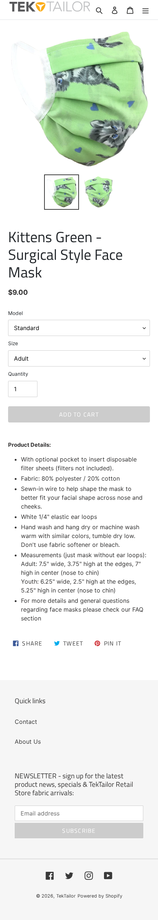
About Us (28, 741)
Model (15, 313)
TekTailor (66, 896)
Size (13, 343)
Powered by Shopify (100, 896)
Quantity (18, 374)
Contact (26, 721)
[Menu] (145, 9)
